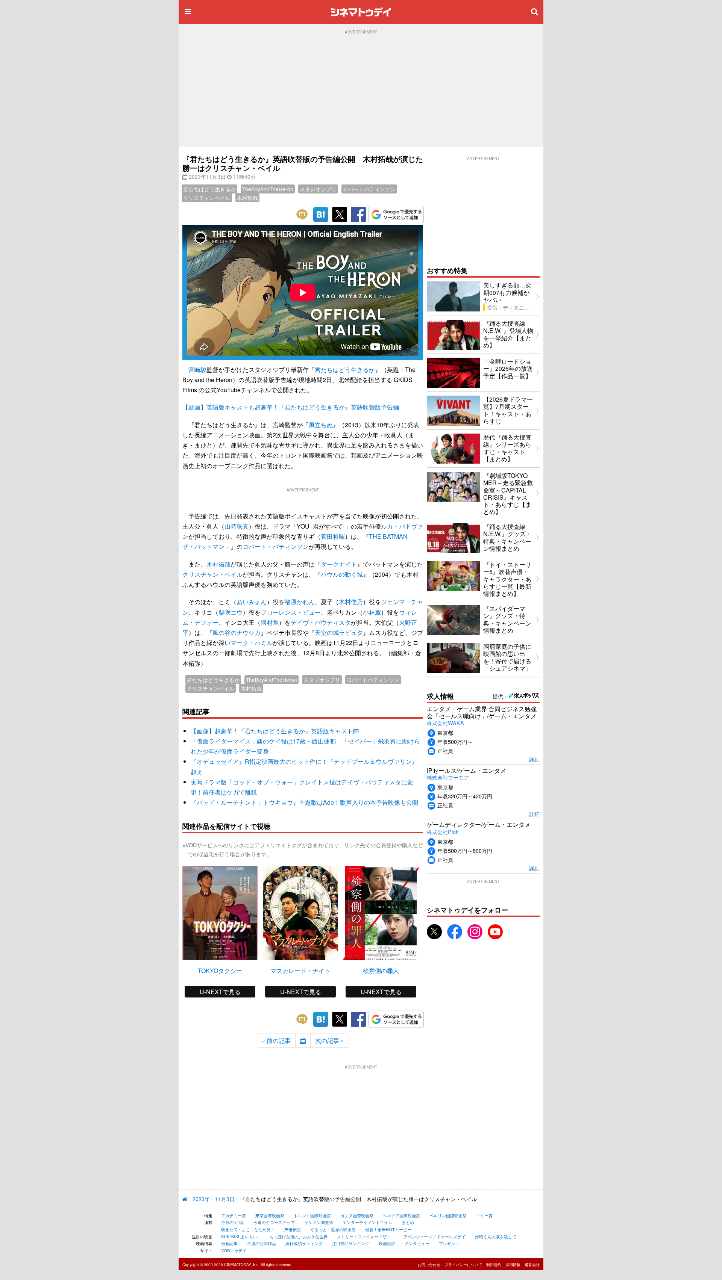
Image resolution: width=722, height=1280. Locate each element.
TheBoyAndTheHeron (267, 189)
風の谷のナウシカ (236, 632)
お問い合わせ (429, 1264)
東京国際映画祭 (269, 1215)
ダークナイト (339, 564)
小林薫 (372, 612)
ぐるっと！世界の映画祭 (333, 1229)
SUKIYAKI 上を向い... (240, 1236)
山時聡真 (236, 526)
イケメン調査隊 (318, 1222)
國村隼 (270, 622)
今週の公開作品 (261, 1243)
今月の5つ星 (232, 1222)
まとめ (408, 1222)
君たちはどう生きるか (209, 189)
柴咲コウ (230, 612)
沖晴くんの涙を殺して (495, 1236)
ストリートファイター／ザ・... (365, 1236)
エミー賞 (484, 1215)
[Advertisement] (361, 90)
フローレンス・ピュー (291, 612)
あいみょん (252, 601)
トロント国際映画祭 (312, 1215)
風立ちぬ (321, 424)
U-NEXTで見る (220, 991)
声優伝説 (292, 1229)
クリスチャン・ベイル (212, 574)
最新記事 (229, 1243)
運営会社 (532, 1264)
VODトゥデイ (234, 1250)
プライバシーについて (463, 1264)
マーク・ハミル (252, 642)
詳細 (534, 759)
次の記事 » (329, 1040)
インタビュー (417, 1243)
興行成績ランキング (304, 1243)
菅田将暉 (333, 536)
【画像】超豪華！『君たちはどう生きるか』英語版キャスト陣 (275, 731)
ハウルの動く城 (342, 574)
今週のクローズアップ (274, 1222)
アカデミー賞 (233, 1215)
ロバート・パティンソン (276, 546)
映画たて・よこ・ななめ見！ (248, 1229)
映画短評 (387, 1243)
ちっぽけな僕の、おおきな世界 (299, 1236)
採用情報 (512, 1264)
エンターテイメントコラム (367, 1222)
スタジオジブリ (318, 189)
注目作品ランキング (350, 1243)
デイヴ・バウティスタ (321, 622)
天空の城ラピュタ (339, 632)
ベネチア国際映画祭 (401, 1215)
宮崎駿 (197, 369)
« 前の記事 (276, 1040)
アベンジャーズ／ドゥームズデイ (434, 1236)
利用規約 (493, 1264)
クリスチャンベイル (207, 197)
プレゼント (449, 1243)
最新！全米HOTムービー (388, 1229)
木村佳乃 (351, 601)
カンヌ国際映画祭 (356, 1215)
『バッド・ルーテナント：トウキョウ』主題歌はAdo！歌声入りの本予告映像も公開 (304, 802)
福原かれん (300, 601)
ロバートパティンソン (369, 189)
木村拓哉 (247, 197)
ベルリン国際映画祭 (448, 1215)
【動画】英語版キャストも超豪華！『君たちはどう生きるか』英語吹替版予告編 (290, 407)
